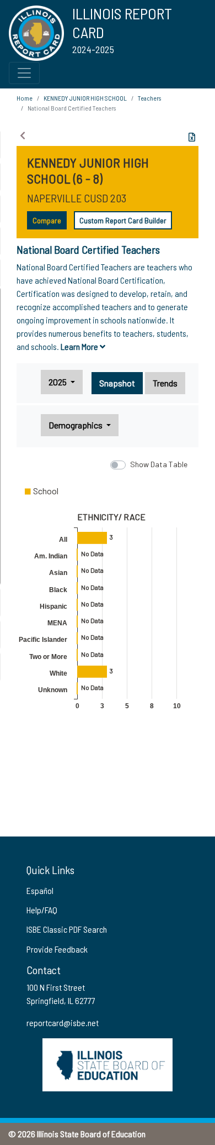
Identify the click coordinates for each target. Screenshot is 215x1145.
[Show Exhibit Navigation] (23, 135)
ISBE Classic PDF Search (66, 929)
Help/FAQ (41, 910)
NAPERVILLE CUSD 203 (76, 198)
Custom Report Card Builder (122, 220)
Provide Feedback (57, 949)
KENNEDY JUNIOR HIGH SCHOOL (85, 98)
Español (39, 890)
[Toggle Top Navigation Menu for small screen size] (24, 73)
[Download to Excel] (191, 137)
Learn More (80, 346)
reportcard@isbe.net (62, 1022)
